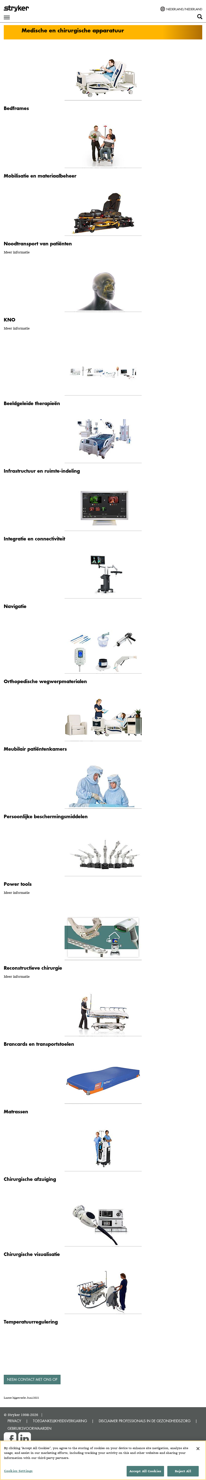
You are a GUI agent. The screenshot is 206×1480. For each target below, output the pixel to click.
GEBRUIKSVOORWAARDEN (30, 1428)
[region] (103, 1460)
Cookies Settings (18, 1471)
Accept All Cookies (145, 1471)
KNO (9, 319)
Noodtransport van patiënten (38, 243)
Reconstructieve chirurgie (33, 968)
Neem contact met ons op (32, 1379)
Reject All (183, 1471)
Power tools (18, 884)
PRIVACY (14, 1420)
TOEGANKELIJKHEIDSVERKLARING (60, 1420)
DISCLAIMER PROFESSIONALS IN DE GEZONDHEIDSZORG (144, 1420)
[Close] (197, 1448)
